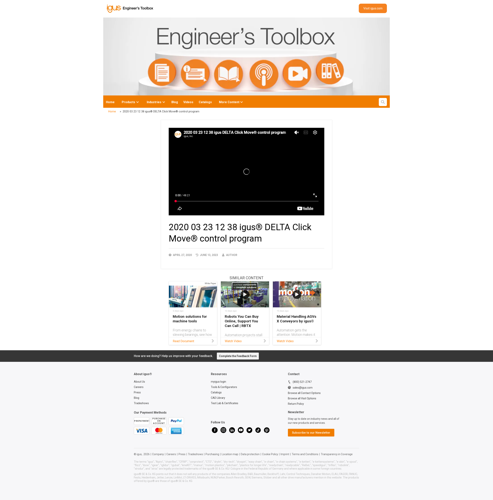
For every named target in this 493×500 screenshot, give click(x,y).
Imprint (285, 454)
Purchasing (212, 454)
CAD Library (218, 397)
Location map (230, 454)
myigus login (218, 381)
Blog (136, 397)
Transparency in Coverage (337, 454)
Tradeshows (141, 403)
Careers (138, 387)
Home (110, 102)
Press (137, 392)
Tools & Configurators (224, 387)
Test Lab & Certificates (224, 403)
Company (158, 454)
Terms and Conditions (305, 454)
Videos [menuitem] (188, 102)
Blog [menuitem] (174, 102)
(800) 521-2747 (302, 381)
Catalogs (216, 392)
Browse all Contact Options (304, 393)
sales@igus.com (303, 387)
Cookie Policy (270, 454)
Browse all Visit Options (302, 398)
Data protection (250, 454)
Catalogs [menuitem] (205, 102)
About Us (139, 381)
